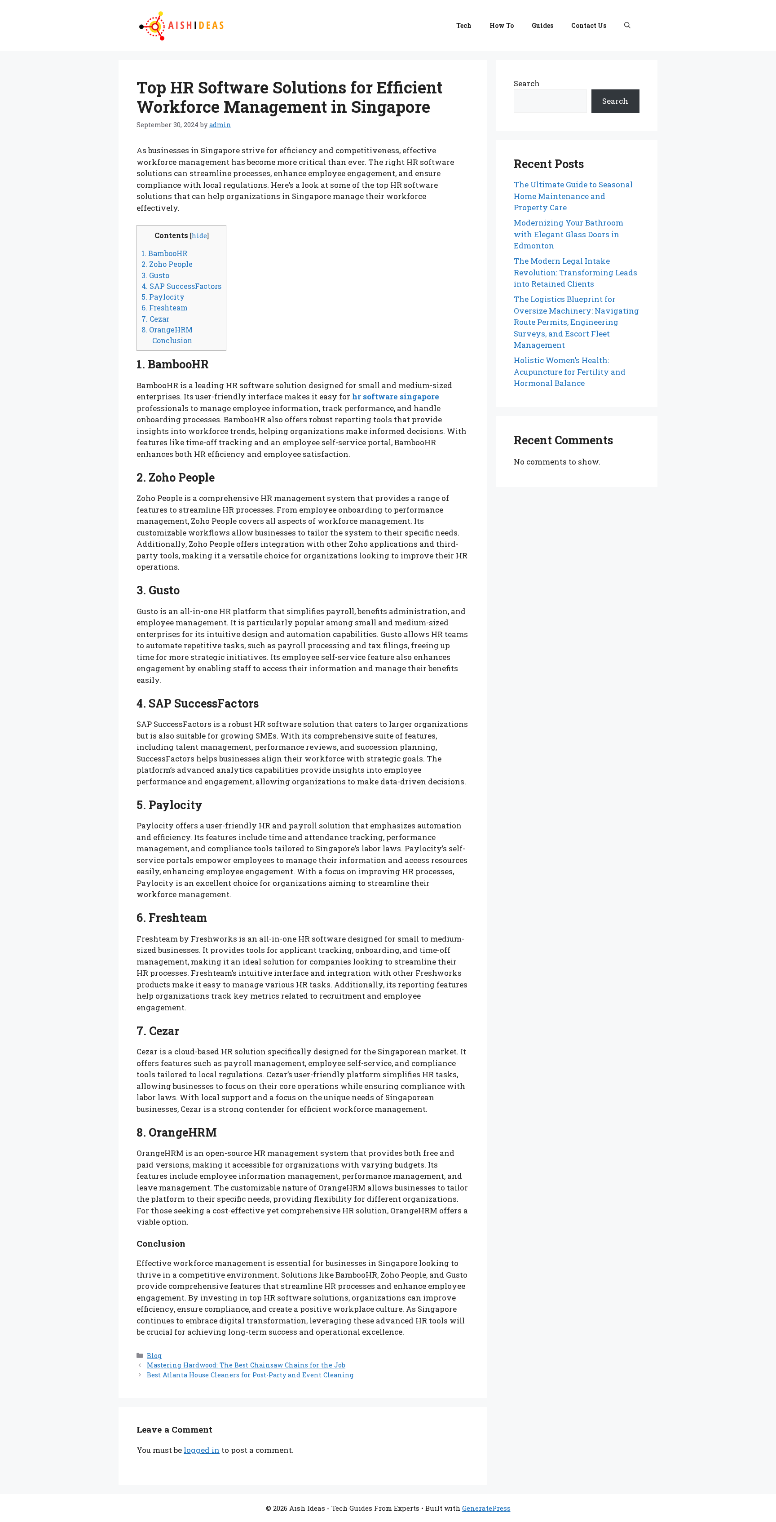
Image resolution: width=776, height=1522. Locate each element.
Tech (464, 25)
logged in (202, 1450)
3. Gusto (155, 275)
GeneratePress (486, 1508)
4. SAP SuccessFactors (181, 286)
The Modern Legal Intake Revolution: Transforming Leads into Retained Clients (575, 272)
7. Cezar (155, 318)
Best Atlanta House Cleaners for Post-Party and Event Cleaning (250, 1375)
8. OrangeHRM (167, 329)
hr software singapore (395, 396)
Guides (542, 25)
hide (199, 235)
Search (527, 83)
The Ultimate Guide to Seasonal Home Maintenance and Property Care (573, 195)
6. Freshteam (164, 307)
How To (501, 25)
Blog (154, 1355)
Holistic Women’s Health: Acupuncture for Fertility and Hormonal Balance (570, 371)
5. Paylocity (163, 296)
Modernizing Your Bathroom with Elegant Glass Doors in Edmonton (568, 234)
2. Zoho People (167, 264)
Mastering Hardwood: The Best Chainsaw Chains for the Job (246, 1365)
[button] (627, 25)
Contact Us (588, 25)
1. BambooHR (164, 253)
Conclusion (172, 340)
